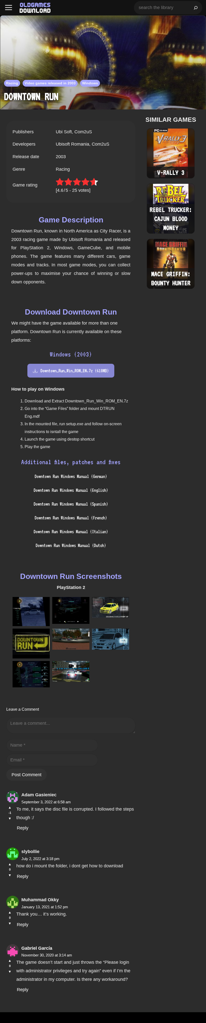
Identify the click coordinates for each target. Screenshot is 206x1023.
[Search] (195, 7)
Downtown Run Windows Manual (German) (71, 476)
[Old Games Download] (35, 7)
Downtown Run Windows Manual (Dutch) (71, 545)
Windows (90, 83)
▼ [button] (10, 818)
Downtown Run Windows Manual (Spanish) (71, 504)
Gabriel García (36, 948)
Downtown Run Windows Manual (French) (71, 517)
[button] (8, 7)
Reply (22, 827)
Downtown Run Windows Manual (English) (71, 490)
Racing (12, 83)
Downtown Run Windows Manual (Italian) (71, 531)
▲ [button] (10, 807)
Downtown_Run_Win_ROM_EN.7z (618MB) (74, 370)
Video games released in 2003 (50, 83)
